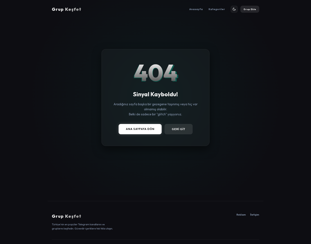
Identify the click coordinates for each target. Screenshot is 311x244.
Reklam (241, 214)
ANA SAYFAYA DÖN (140, 129)
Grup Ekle (250, 9)
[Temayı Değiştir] (234, 9)
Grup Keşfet (67, 9)
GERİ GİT (178, 129)
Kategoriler (217, 9)
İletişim (254, 214)
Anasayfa (196, 9)
